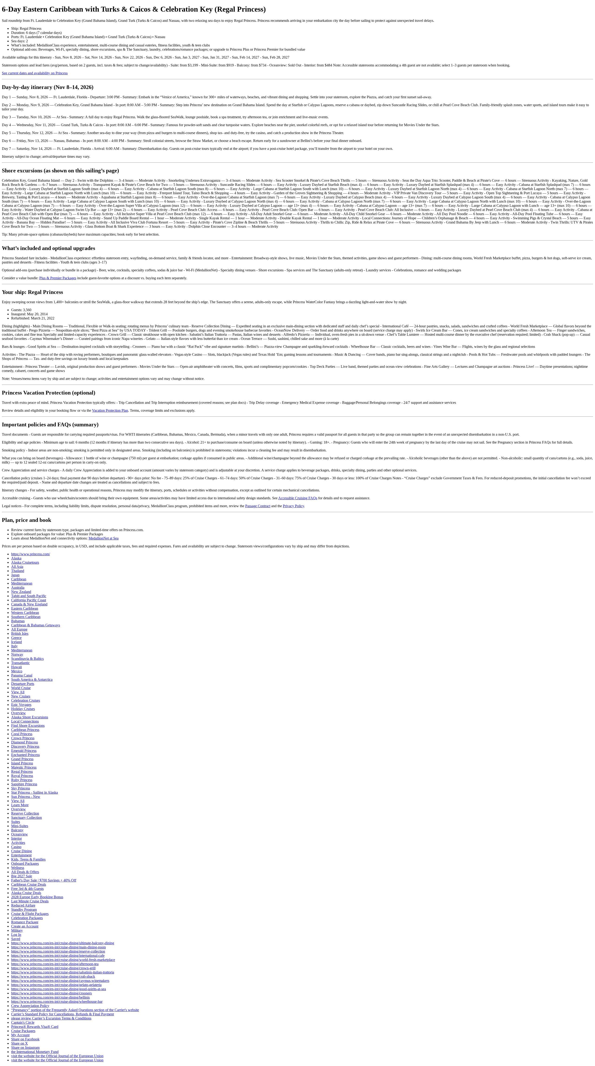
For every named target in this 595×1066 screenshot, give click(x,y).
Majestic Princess (23, 767)
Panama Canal (21, 675)
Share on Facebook (25, 1039)
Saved (15, 939)
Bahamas (18, 621)
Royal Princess (22, 776)
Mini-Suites (19, 826)
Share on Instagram (25, 1048)
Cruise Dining (21, 851)
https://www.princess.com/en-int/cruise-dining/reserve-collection (58, 951)
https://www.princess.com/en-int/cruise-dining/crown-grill (53, 968)
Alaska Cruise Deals (26, 893)
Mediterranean (21, 583)
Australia (17, 587)
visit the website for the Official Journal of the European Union (57, 1056)
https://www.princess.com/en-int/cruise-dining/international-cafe (58, 955)
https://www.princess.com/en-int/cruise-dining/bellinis (50, 997)
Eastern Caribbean (24, 608)
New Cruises (20, 696)
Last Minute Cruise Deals (30, 901)
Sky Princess (20, 788)
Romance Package (24, 922)
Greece (16, 638)
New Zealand (21, 592)
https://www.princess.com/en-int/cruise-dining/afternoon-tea (55, 964)
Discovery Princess (25, 746)
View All (17, 692)
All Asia (17, 567)
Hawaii (16, 667)
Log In (16, 935)
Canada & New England (29, 604)
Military (17, 930)
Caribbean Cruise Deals (28, 884)
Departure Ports (22, 684)
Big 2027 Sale (21, 876)
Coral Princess (21, 734)
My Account (20, 1035)
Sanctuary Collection (26, 817)
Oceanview (19, 834)
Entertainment (21, 855)
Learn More (20, 805)
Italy (14, 646)
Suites (15, 822)
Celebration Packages (27, 918)
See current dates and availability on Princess (35, 73)
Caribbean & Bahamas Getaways (35, 625)
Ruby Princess (21, 780)
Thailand (17, 571)
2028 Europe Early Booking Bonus (37, 897)
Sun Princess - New (25, 797)
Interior (16, 838)
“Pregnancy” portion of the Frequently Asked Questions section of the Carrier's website (75, 1010)
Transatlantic (20, 663)
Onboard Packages (25, 863)
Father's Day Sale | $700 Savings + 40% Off (43, 880)
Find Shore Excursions (28, 725)
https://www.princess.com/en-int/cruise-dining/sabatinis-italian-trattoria (62, 972)
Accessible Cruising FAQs (297, 498)
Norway (17, 654)
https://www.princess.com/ (30, 554)
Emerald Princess (23, 751)
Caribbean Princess (25, 730)
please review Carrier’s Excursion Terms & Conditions (51, 1018)
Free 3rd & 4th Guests (27, 889)
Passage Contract (257, 506)
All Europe (19, 629)
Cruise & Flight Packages (30, 914)
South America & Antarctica (32, 679)
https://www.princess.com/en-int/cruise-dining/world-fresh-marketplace (63, 960)
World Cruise (21, 688)
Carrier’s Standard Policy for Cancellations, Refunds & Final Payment (62, 1014)
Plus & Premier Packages (57, 278)
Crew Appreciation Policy (30, 1006)
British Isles (19, 633)
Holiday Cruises (23, 709)
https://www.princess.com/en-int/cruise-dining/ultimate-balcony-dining (62, 943)
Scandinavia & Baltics (27, 659)
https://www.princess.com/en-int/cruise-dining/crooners (51, 993)
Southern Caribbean (25, 617)
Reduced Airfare (23, 905)
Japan (15, 575)
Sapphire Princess (24, 784)
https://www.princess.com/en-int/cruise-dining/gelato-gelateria (56, 985)
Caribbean (18, 579)
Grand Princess (22, 759)
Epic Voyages (21, 705)
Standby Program (24, 909)
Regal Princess (22, 771)
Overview (18, 713)
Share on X (19, 1043)
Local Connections (25, 721)
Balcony (17, 830)
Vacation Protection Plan (110, 410)
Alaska (16, 558)
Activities (18, 843)
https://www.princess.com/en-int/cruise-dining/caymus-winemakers (60, 981)
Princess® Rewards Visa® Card (34, 1027)
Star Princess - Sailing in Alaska (34, 792)
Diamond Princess (24, 742)
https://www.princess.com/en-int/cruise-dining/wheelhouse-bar (56, 1001)
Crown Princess (22, 738)
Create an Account (24, 926)
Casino (16, 847)
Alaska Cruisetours (25, 562)
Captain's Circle (22, 1022)
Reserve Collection (25, 813)
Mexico (16, 671)
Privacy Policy (293, 506)
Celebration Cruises (25, 700)
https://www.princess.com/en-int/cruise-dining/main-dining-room (58, 947)
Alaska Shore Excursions (29, 717)
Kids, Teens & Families (28, 859)
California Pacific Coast (28, 600)
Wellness (17, 868)
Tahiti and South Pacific (28, 596)
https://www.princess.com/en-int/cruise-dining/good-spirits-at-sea (58, 989)
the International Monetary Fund (35, 1052)
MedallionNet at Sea (104, 538)
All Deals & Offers (25, 872)
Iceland (16, 642)
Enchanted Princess (25, 755)
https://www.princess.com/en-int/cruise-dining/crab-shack (53, 976)
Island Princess (22, 763)
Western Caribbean (25, 613)
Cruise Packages (23, 1031)
